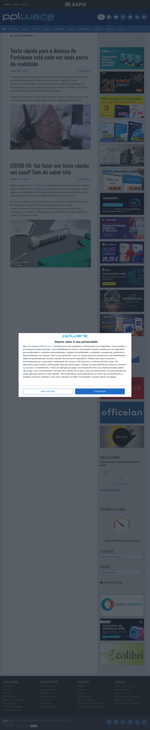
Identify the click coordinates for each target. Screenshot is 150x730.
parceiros (48, 346)
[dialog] (75, 365)
